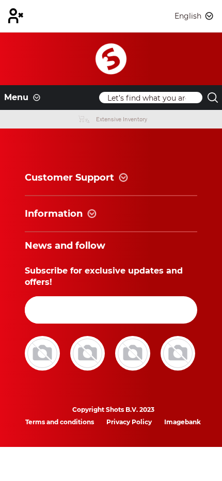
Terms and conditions (59, 422)
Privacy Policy (129, 422)
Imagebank (182, 422)
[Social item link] (43, 353)
